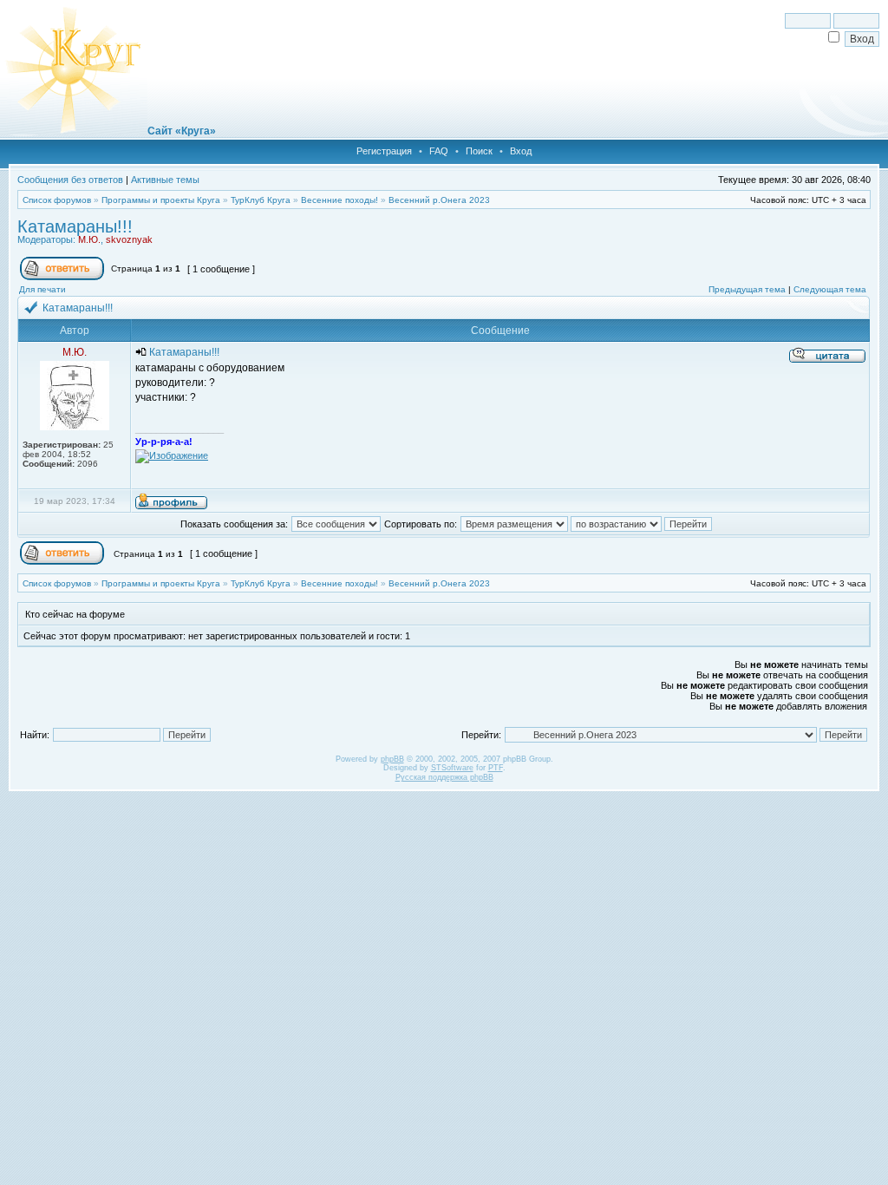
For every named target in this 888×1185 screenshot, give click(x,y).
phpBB (392, 759)
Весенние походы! (339, 200)
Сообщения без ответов (70, 179)
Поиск (479, 151)
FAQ (438, 151)
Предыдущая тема (747, 289)
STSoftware (452, 767)
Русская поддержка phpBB (444, 777)
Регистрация (384, 151)
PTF (495, 767)
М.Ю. (89, 239)
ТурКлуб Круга (261, 200)
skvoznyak (129, 239)
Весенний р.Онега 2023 (439, 200)
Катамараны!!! (75, 226)
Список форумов (57, 200)
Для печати (42, 289)
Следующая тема (829, 289)
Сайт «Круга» (181, 131)
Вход (521, 151)
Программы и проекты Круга (160, 200)
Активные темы (165, 179)
